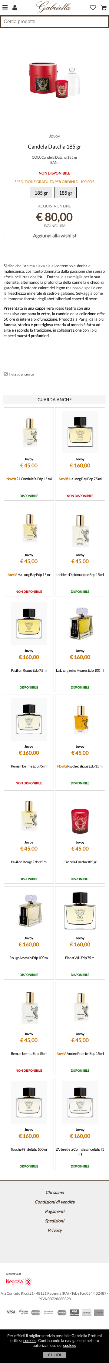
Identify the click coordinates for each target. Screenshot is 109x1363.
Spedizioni (54, 1220)
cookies (29, 1340)
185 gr (41, 193)
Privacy (55, 1230)
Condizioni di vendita (54, 1201)
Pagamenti (54, 1211)
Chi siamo (54, 1192)
